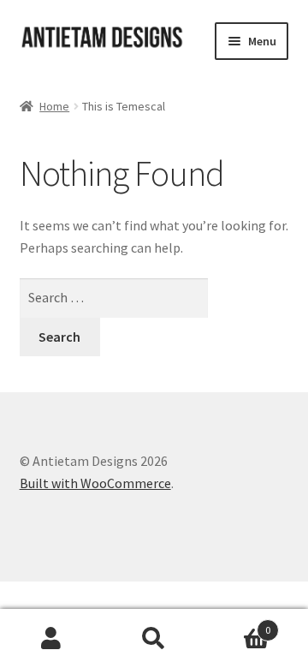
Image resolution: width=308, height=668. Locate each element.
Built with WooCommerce (95, 483)
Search (154, 639)
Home (54, 106)
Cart (237, 623)
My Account (51, 639)
